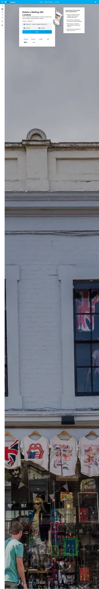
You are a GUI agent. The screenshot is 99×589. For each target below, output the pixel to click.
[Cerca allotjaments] (2, 9)
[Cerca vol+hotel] (2, 14)
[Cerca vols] (2, 6)
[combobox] (28, 21)
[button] (2, 2)
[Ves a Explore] (2, 17)
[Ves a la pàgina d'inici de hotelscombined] (10, 2)
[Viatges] (2, 21)
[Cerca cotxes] (2, 12)
